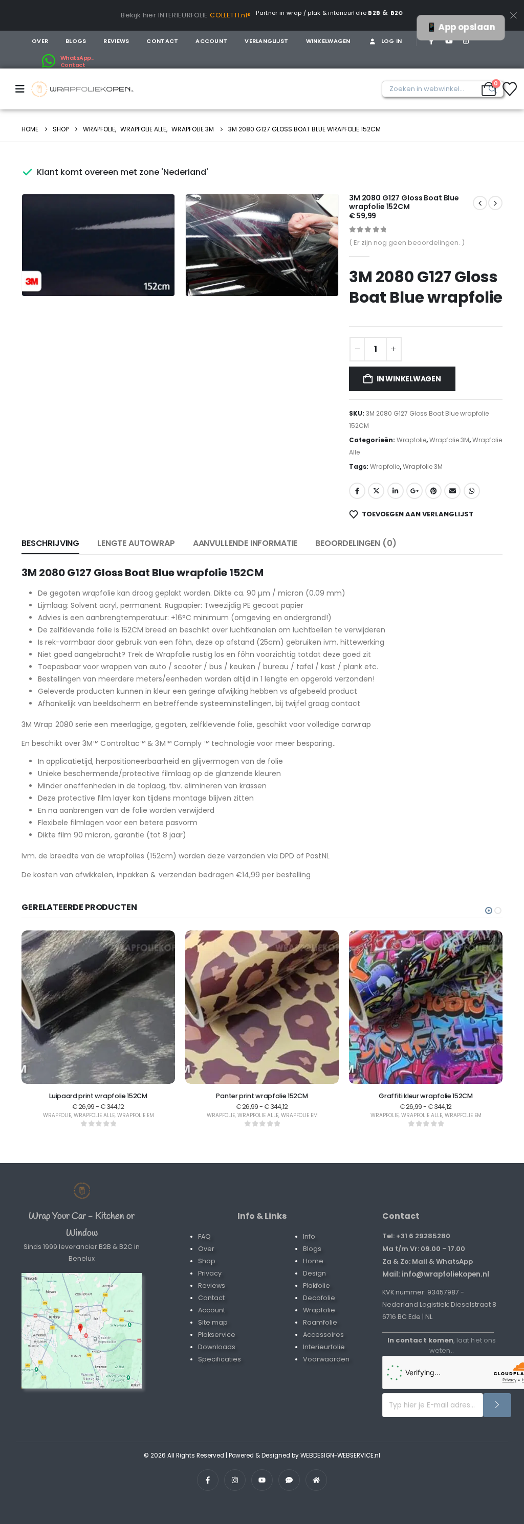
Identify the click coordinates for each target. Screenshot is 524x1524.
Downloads (216, 1347)
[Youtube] (448, 41)
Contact (162, 41)
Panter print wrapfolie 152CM (125, 1095)
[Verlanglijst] (509, 89)
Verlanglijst (266, 41)
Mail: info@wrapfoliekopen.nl (435, 1274)
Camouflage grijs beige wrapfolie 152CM (452, 1095)
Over (40, 41)
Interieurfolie (324, 1347)
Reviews (116, 41)
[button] (152, 274)
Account (211, 41)
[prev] (495, 203)
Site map (213, 1322)
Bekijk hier (138, 15)
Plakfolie (316, 1285)
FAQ (204, 1236)
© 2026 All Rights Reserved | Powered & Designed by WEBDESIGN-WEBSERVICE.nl (262, 1455)
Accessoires (323, 1334)
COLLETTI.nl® (230, 15)
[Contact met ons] (81, 1331)
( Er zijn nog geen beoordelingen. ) (407, 242)
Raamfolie (320, 1322)
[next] (480, 203)
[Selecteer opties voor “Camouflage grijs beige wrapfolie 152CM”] (453, 1065)
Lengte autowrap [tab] (136, 543)
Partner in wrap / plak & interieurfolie (318, 13)
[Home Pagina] (82, 1190)
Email (452, 491)
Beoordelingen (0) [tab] (355, 543)
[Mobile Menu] (23, 89)
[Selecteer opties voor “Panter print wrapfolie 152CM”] (125, 1065)
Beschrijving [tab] (50, 543)
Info (309, 1236)
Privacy (210, 1273)
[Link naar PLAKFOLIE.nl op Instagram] (235, 1480)
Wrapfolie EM (162, 1115)
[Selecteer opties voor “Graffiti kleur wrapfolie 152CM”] (289, 1065)
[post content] (125, 1007)
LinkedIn (395, 491)
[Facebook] (431, 41)
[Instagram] (465, 41)
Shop (206, 1261)
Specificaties (219, 1359)
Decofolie (319, 1297)
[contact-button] (497, 1405)
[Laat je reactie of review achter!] (289, 1480)
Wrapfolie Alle (121, 1115)
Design (314, 1273)
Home (313, 1261)
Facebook (357, 491)
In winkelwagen (409, 379)
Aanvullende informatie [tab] (245, 543)
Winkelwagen (328, 41)
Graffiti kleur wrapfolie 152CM (289, 1095)
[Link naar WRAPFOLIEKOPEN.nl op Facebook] (208, 1480)
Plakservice (216, 1334)
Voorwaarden (326, 1359)
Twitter (376, 491)
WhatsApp (472, 491)
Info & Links (262, 1216)
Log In (391, 41)
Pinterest (433, 491)
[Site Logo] (82, 89)
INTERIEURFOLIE (183, 15)
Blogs (76, 41)
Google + (414, 491)
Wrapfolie (411, 440)
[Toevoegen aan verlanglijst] (100, 1065)
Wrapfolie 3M (449, 440)
